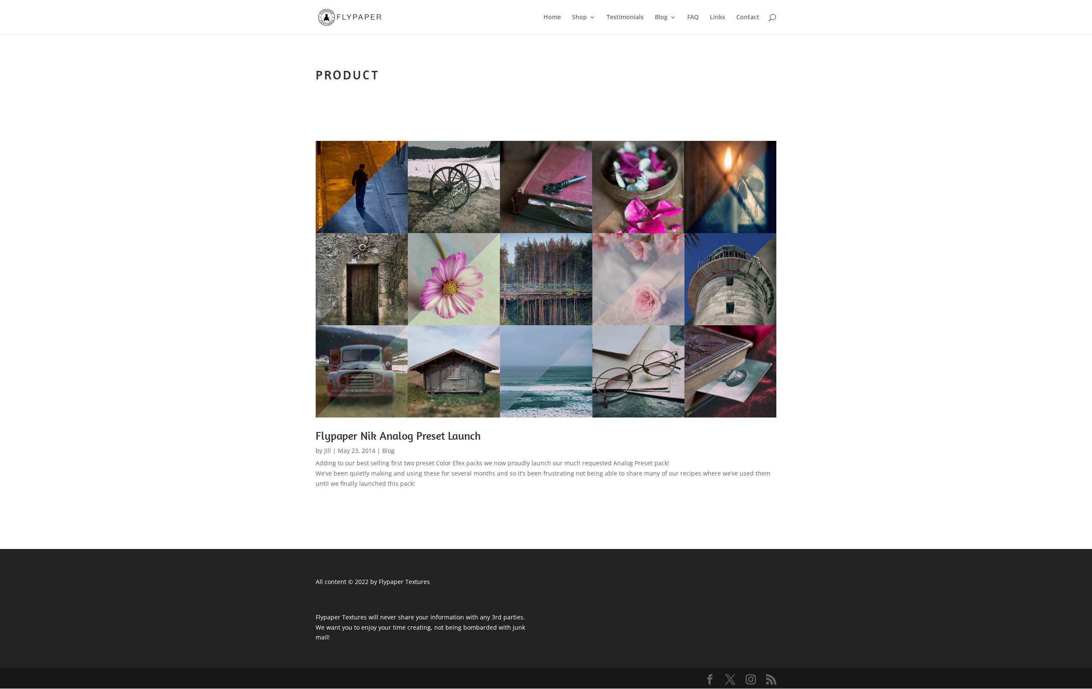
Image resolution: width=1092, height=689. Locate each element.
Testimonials (625, 17)
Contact (747, 17)
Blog (661, 17)
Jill (327, 451)
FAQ (693, 17)
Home (552, 17)
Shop (579, 17)
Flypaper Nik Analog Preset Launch (398, 436)
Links (717, 17)
